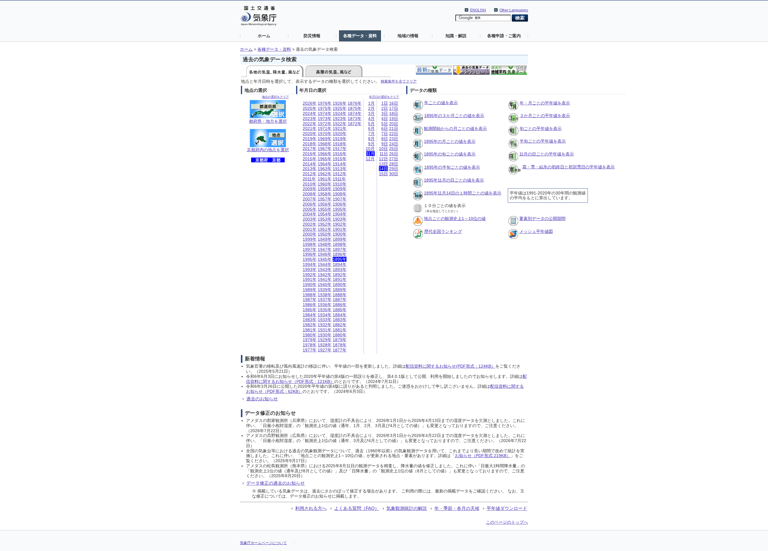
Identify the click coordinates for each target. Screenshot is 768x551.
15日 (383, 173)
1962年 (325, 173)
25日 (393, 148)
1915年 (339, 158)
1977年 (309, 350)
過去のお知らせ (262, 398)
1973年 (325, 118)
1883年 (339, 319)
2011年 (309, 178)
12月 (370, 158)
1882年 (339, 324)
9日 (384, 143)
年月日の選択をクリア (384, 96)
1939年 (325, 289)
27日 (393, 158)
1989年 (309, 289)
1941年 (325, 279)
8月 (371, 138)
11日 (384, 153)
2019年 (309, 138)
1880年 (339, 335)
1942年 (325, 274)
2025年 (309, 108)
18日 (393, 113)
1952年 (325, 224)
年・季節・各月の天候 (456, 508)
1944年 (325, 264)
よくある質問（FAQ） (356, 508)
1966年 (325, 153)
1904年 (339, 214)
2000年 (309, 234)
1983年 (309, 319)
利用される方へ (311, 508)
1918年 (339, 143)
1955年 (325, 209)
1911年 (339, 178)
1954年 (325, 214)
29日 (393, 168)
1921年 (339, 128)
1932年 (325, 324)
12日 (383, 158)
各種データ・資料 (360, 35)
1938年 (325, 294)
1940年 (325, 284)
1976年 (325, 103)
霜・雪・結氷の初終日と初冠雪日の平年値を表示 (568, 166)
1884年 (339, 314)
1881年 (339, 329)
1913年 (339, 168)
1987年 (309, 299)
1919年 (339, 138)
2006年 (309, 204)
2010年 (309, 184)
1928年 (325, 344)
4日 (384, 118)
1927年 (325, 350)
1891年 (339, 279)
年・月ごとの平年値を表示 (545, 103)
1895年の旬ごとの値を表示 (450, 154)
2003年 (309, 219)
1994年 (309, 264)
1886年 (339, 304)
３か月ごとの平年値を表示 (545, 115)
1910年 (339, 184)
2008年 (309, 193)
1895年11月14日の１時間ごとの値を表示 (462, 193)
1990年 (309, 284)
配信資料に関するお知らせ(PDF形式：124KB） (450, 366)
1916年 (339, 153)
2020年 (309, 133)
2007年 (309, 199)
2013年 (309, 168)
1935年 (325, 309)
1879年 (339, 339)
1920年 (339, 133)
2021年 (309, 128)
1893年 (339, 269)
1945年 (325, 259)
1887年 (339, 299)
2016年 (309, 153)
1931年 (325, 329)
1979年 (309, 339)
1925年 (339, 108)
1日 (384, 103)
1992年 (309, 274)
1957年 (325, 199)
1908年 (339, 193)
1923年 (339, 118)
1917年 (339, 148)
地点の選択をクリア (275, 96)
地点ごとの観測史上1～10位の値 (455, 218)
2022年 (309, 123)
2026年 (309, 103)
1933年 (325, 319)
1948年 (325, 244)
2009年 (309, 188)
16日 (393, 103)
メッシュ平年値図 (536, 231)
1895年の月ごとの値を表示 (450, 141)
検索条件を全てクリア (399, 81)
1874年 (355, 113)
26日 (393, 153)
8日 (384, 138)
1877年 (339, 350)
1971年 (325, 128)
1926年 (339, 103)
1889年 (339, 289)
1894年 (339, 264)
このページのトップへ (507, 522)
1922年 (339, 123)
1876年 (355, 103)
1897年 (339, 249)
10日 (383, 148)
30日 (393, 173)
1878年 (339, 344)
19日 (393, 118)
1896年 (339, 254)
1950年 (325, 234)
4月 (371, 118)
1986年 (309, 304)
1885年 (339, 309)
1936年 (325, 304)
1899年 (339, 239)
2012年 (309, 173)
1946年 (325, 254)
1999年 (309, 239)
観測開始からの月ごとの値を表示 (455, 128)
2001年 (309, 229)
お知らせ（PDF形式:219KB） (483, 455)
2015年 (309, 158)
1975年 (325, 108)
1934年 (325, 314)
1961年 (325, 178)
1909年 (339, 188)
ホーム (264, 35)
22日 (393, 133)
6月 (371, 128)
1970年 (325, 133)
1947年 (325, 249)
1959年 (325, 188)
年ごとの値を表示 (441, 102)
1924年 (339, 113)
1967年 (325, 148)
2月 (371, 108)
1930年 (325, 335)
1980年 (309, 335)
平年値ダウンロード (507, 508)
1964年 (325, 163)
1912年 (339, 173)
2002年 (309, 224)
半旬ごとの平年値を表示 (543, 141)
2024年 (309, 113)
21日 (393, 128)
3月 (371, 113)
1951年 (325, 229)
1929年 (325, 339)
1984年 (309, 314)
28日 (393, 163)
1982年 (309, 324)
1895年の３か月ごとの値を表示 (454, 115)
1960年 (325, 184)
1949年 (325, 239)
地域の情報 (408, 35)
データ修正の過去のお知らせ (275, 483)
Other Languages (514, 10)
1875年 (355, 108)
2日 (384, 108)
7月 (371, 133)
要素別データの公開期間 (542, 218)
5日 (384, 123)
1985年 (309, 309)
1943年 (325, 269)
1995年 (309, 259)
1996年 (309, 254)
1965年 (325, 158)
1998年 (309, 244)
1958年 (325, 193)
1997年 (309, 249)
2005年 (309, 209)
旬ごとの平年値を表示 (541, 128)
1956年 (325, 204)
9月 (371, 143)
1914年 (339, 163)
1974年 (325, 113)
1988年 (309, 294)
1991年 (309, 279)
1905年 (339, 209)
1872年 (355, 123)
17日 (393, 108)
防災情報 (312, 35)
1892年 (339, 274)
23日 (393, 138)
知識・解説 (456, 35)
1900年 (339, 234)
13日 (383, 163)
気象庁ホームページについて (263, 543)
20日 (393, 123)
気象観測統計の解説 (406, 508)
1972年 (325, 123)
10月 (370, 148)
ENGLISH (478, 10)
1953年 (325, 219)
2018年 (309, 143)
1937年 (325, 299)
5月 (371, 123)
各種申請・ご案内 (504, 35)
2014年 (309, 163)
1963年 (325, 168)
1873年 (355, 118)
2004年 (309, 214)
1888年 (339, 294)
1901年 (339, 229)
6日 (384, 128)
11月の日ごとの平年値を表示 (546, 154)
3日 (384, 113)
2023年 (309, 118)
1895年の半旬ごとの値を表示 (452, 167)
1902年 (339, 224)
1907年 (339, 199)
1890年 (339, 284)
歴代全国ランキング (443, 231)
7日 (384, 133)
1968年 (325, 143)
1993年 (309, 269)
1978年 (309, 344)
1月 (371, 103)
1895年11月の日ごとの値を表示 (454, 180)
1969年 (325, 138)
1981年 (309, 329)
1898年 (339, 244)
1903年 (339, 219)
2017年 (309, 148)
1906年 (339, 204)
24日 (393, 143)
